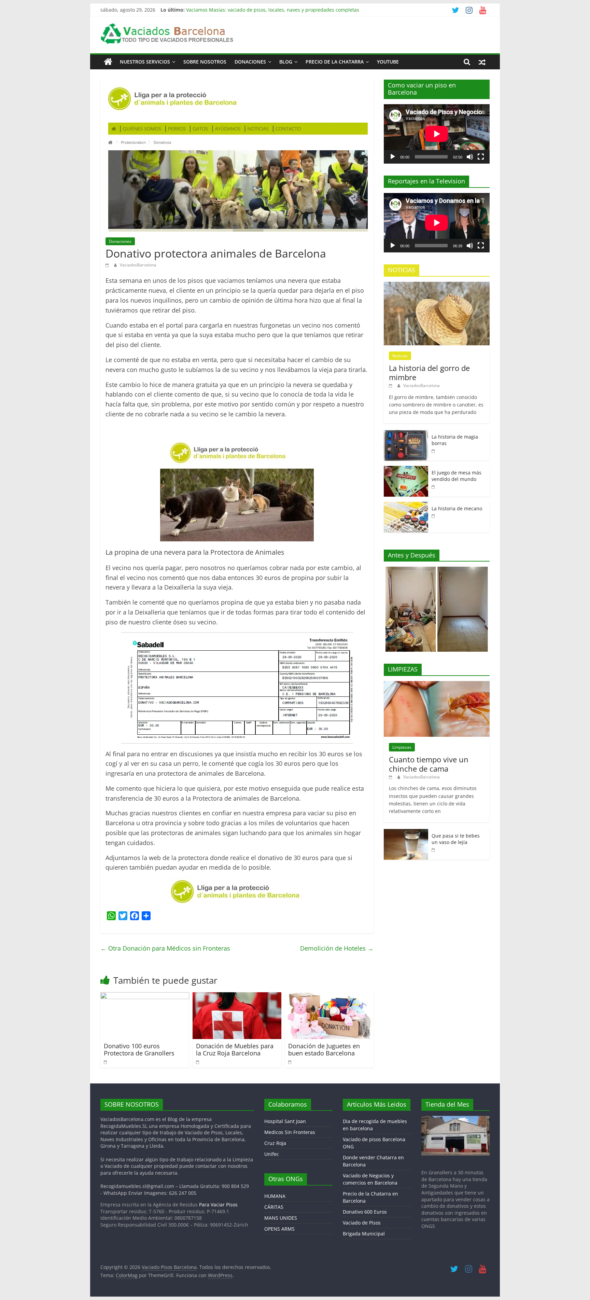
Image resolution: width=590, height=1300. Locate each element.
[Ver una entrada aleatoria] (482, 62)
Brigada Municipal (364, 1233)
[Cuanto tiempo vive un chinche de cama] (437, 684)
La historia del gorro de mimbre (429, 372)
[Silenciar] (469, 156)
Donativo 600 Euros (365, 1211)
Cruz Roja (275, 1143)
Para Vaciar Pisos (218, 1204)
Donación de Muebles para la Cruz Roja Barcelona (234, 1049)
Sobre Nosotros (204, 61)
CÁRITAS (273, 1207)
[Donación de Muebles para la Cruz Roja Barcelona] (237, 996)
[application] (437, 134)
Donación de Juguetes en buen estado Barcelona (324, 1049)
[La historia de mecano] (406, 505)
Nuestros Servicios (145, 61)
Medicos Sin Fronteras (289, 1132)
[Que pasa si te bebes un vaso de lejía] (406, 832)
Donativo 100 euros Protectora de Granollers (139, 1049)
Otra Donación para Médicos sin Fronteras (165, 948)
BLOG (285, 61)
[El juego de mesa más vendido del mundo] (406, 469)
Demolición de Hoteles (337, 948)
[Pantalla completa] (480, 156)
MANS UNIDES (280, 1218)
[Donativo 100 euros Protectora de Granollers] (144, 996)
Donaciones (250, 61)
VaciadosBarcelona (138, 265)
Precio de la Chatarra (335, 61)
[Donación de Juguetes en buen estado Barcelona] (329, 996)
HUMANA (274, 1196)
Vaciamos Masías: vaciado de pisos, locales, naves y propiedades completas (272, 9)
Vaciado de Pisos (362, 1222)
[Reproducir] (392, 156)
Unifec (271, 1154)
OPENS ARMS (279, 1229)
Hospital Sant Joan (285, 1121)
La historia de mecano (457, 508)
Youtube (388, 61)
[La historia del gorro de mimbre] (437, 285)
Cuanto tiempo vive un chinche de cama (428, 763)
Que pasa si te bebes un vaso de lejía (456, 839)
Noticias (400, 356)
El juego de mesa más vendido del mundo (456, 476)
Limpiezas (401, 747)
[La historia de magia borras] (406, 433)
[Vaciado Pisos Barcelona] (108, 62)
